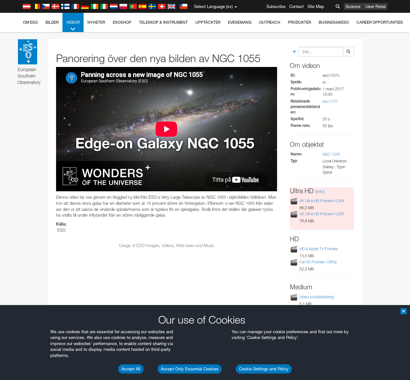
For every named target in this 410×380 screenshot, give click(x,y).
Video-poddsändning (316, 296)
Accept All (130, 368)
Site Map (316, 6)
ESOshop (122, 22)
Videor (73, 22)
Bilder (52, 22)
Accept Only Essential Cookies (189, 368)
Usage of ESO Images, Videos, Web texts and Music (166, 245)
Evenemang (239, 22)
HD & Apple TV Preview (318, 248)
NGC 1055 (331, 154)
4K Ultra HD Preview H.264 (321, 200)
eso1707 (330, 101)
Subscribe (275, 6)
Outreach (269, 22)
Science (353, 6)
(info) (320, 191)
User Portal (375, 6)
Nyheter (96, 22)
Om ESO (30, 22)
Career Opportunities (380, 22)
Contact (296, 6)
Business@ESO (334, 22)
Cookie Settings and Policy (264, 368)
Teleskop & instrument (163, 22)
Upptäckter (207, 22)
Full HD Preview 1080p (318, 262)
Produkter (299, 22)
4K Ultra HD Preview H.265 (321, 213)
